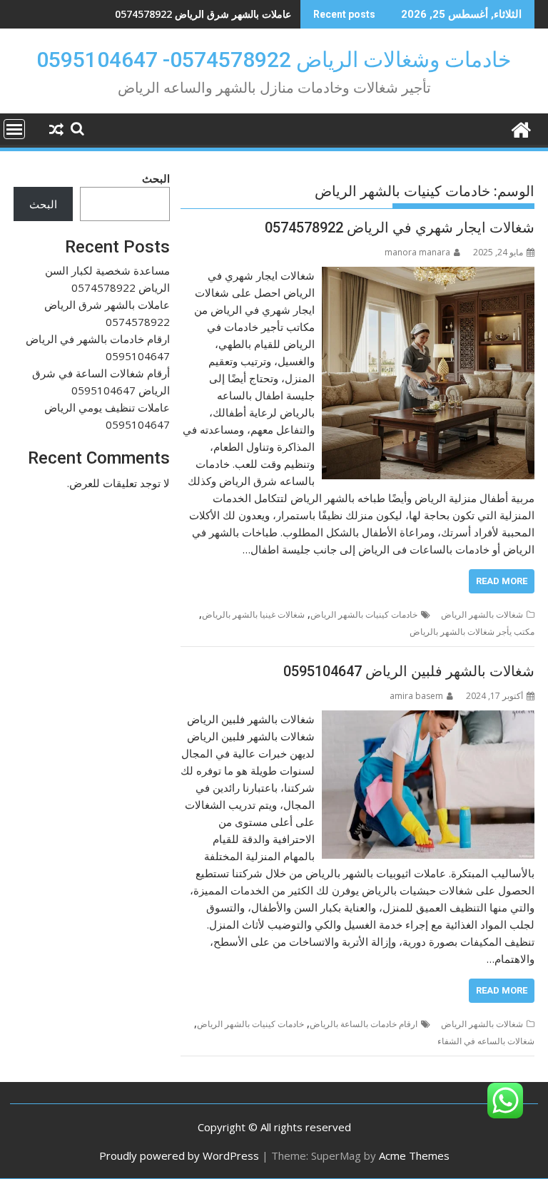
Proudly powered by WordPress (179, 1155)
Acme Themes (414, 1155)
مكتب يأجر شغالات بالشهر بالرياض (472, 632)
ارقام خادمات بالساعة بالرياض (363, 1024)
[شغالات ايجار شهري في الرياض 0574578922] (428, 275)
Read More (501, 581)
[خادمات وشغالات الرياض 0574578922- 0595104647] (520, 128)
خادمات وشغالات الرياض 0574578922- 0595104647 (274, 59)
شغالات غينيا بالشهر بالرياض (253, 614)
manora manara (417, 252)
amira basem (416, 696)
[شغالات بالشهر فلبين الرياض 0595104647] (428, 719)
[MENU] (14, 129)
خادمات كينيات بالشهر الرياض (363, 614)
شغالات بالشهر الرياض (482, 614)
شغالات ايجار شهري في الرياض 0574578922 (399, 227)
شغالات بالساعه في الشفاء (485, 1041)
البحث (156, 178)
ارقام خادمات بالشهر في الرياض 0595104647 (193, 14)
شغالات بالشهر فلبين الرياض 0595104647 (408, 671)
